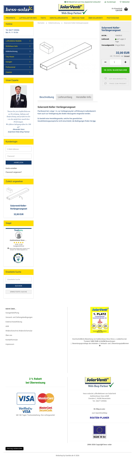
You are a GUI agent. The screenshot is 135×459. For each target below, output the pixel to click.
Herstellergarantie (59, 18)
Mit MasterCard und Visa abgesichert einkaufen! (83, 2)
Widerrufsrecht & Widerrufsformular (19, 331)
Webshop (59, 455)
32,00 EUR (18, 214)
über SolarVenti (95, 18)
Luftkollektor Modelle (13, 41)
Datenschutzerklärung (14, 322)
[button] (105, 62)
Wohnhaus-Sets (12, 46)
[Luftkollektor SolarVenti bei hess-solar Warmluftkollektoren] (25, 9)
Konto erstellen (11, 168)
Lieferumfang (65, 97)
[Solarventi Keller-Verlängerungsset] (68, 56)
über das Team (78, 18)
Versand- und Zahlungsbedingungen (19, 317)
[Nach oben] (128, 455)
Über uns (9, 335)
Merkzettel (125, 2)
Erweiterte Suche (18, 292)
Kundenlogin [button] (111, 2)
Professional (10, 67)
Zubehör (9, 72)
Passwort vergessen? (14, 172)
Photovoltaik (113, 18)
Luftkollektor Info (28, 18)
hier (94, 121)
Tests (43, 18)
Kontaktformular (12, 340)
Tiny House (10, 57)
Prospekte (10, 18)
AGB (7, 326)
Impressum (10, 344)
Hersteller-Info (83, 97)
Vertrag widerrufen (14, 448)
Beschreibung (47, 97)
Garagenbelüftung (12, 313)
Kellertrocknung (11, 51)
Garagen (9, 62)
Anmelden (18, 162)
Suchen (18, 286)
